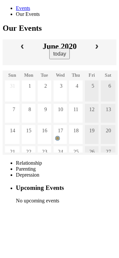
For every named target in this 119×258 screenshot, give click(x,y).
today (59, 54)
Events (23, 8)
